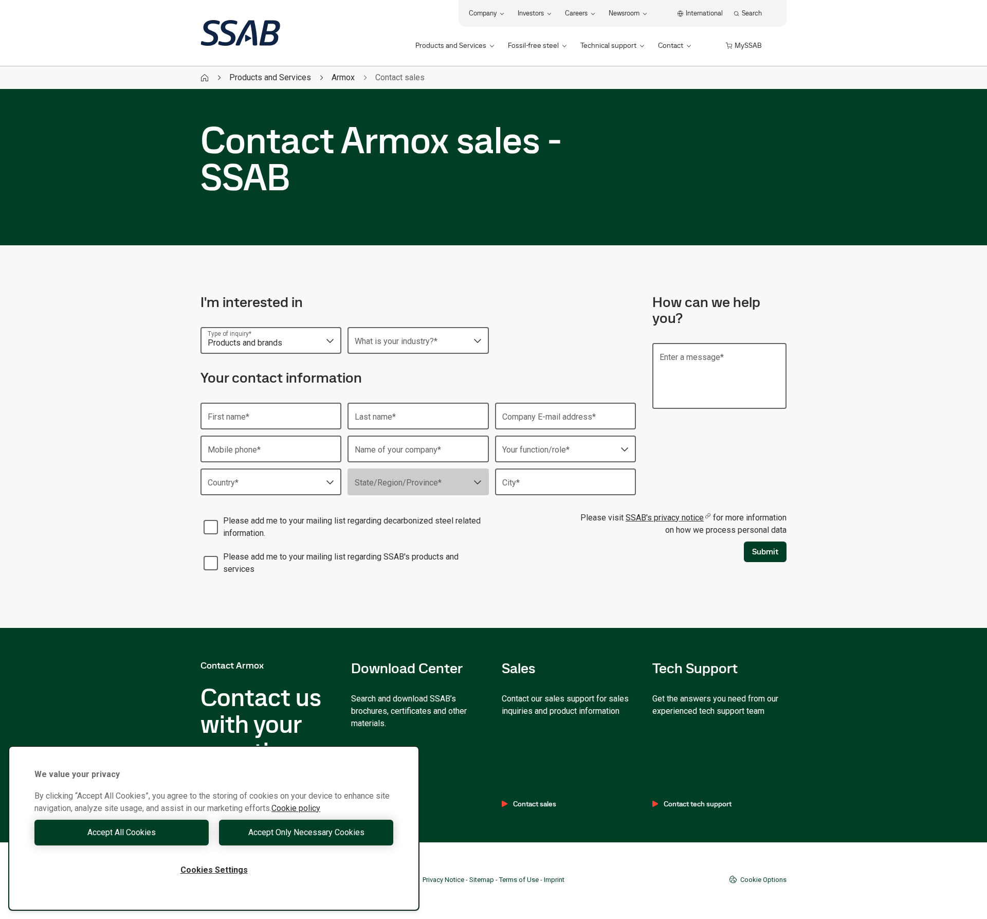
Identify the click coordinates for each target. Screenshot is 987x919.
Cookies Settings (214, 870)
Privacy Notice (443, 880)
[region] (213, 828)
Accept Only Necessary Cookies (306, 832)
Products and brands (245, 343)
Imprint (554, 880)
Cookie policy (295, 808)
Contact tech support (698, 803)
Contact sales (534, 803)
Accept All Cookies (121, 832)
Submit (765, 551)
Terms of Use (519, 880)
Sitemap (481, 880)
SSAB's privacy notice (665, 517)
